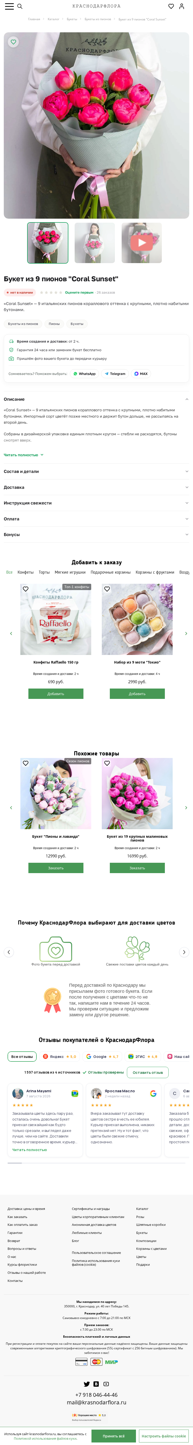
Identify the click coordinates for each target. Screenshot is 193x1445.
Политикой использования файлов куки (45, 1438)
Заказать (56, 868)
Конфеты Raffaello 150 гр (55, 662)
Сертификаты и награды (91, 1209)
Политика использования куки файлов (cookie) (96, 1263)
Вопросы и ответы (22, 1249)
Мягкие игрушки (70, 572)
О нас (12, 1257)
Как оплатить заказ (22, 1225)
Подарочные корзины (111, 572)
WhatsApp (87, 374)
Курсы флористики (22, 1265)
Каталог (142, 1209)
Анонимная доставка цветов (94, 1225)
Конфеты (26, 572)
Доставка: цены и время (26, 1209)
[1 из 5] (41, 292)
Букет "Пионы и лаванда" (55, 836)
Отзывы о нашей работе (27, 1273)
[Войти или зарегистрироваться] (182, 6)
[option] (96, 125)
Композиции (146, 1241)
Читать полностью (21, 454)
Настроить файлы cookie (164, 1436)
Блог (75, 1241)
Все (9, 572)
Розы (140, 1217)
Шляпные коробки (151, 1225)
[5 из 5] (61, 292)
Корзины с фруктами (155, 572)
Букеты (77, 324)
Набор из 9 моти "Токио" (137, 662)
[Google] (153, 1093)
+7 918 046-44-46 (96, 1394)
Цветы (141, 1257)
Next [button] (184, 633)
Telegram (117, 374)
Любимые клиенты (87, 1233)
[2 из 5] (46, 292)
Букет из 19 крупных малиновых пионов (137, 838)
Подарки (143, 1265)
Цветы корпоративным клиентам (98, 1217)
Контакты (15, 1281)
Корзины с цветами (151, 1249)
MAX (144, 374)
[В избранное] (13, 41)
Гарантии (15, 1233)
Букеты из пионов (23, 324)
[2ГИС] (75, 1093)
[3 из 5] (51, 292)
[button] (9, 6)
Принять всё (114, 1436)
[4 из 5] (56, 292)
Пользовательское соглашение (96, 1253)
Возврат (14, 1241)
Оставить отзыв (148, 1072)
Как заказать (17, 1217)
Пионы (54, 324)
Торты (44, 572)
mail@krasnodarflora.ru (96, 1402)
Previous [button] (9, 633)
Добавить (55, 693)
